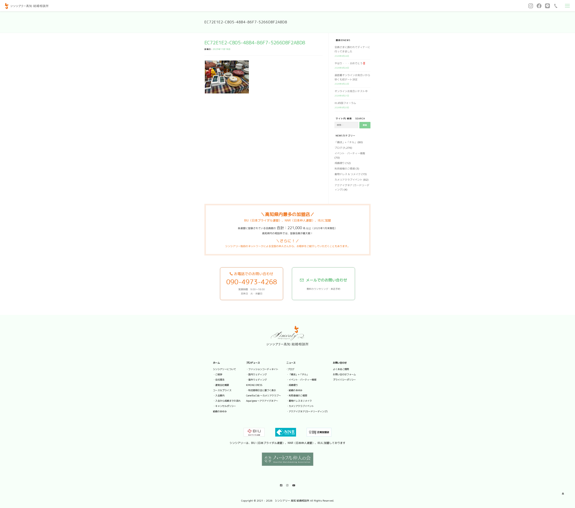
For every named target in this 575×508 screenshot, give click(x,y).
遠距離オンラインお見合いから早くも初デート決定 (352, 77)
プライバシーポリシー (344, 379)
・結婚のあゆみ (294, 390)
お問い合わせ (340, 362)
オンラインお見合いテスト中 (351, 91)
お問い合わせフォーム (344, 374)
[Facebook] (539, 5)
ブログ (338, 147)
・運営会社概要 (221, 385)
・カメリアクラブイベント (300, 406)
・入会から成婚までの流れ (226, 400)
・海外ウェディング (256, 379)
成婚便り (340, 163)
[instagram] (287, 484)
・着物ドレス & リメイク (299, 400)
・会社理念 (218, 379)
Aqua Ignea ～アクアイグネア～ (262, 400)
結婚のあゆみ (220, 411)
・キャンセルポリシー (224, 406)
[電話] (555, 5)
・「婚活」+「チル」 (297, 374)
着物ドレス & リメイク (348, 174)
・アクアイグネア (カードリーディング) (306, 411)
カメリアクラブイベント (349, 179)
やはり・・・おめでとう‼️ (350, 63)
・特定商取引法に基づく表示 (261, 390)
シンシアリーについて (224, 369)
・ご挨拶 (217, 374)
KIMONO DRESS (254, 385)
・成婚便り (292, 385)
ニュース (290, 362)
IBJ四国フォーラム (345, 103)
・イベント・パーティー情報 (301, 379)
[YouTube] (293, 484)
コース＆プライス (222, 390)
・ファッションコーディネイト (262, 369)
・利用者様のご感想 (296, 395)
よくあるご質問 (341, 369)
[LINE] (547, 5)
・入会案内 (218, 395)
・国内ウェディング (256, 374)
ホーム (216, 362)
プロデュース (253, 362)
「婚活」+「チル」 (346, 142)
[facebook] (281, 484)
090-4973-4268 (251, 282)
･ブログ (290, 369)
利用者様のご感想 (345, 168)
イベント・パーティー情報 (350, 153)
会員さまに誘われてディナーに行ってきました (352, 49)
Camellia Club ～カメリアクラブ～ (263, 395)
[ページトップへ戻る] (562, 493)
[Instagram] (530, 5)
